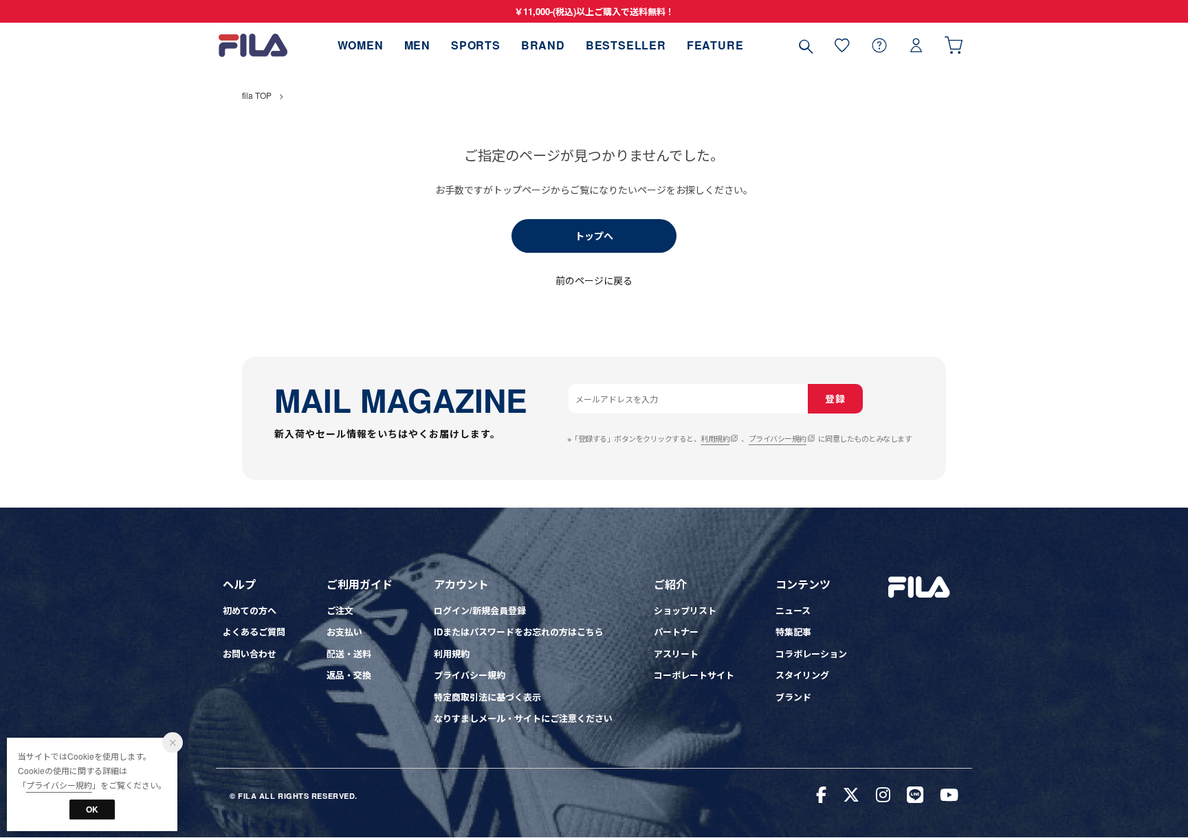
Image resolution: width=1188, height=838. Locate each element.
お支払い (344, 631)
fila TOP (257, 95)
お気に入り (842, 45)
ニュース (793, 610)
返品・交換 (349, 674)
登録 (835, 398)
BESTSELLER (626, 45)
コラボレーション (811, 653)
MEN (417, 45)
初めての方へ (249, 610)
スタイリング (802, 674)
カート (953, 45)
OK (92, 809)
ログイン (916, 45)
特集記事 (793, 631)
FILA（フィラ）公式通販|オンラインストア (253, 45)
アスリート (676, 653)
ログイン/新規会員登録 (480, 610)
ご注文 (340, 610)
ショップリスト (685, 610)
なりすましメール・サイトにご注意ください (523, 718)
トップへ (594, 235)
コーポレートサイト (694, 674)
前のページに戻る (594, 280)
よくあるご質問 (254, 631)
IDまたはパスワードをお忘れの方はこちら (519, 631)
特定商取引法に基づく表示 (487, 696)
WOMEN (361, 45)
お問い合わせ (249, 653)
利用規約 (715, 438)
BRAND (543, 45)
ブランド (793, 696)
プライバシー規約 (777, 438)
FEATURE (715, 45)
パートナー (676, 631)
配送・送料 (349, 653)
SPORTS (475, 45)
